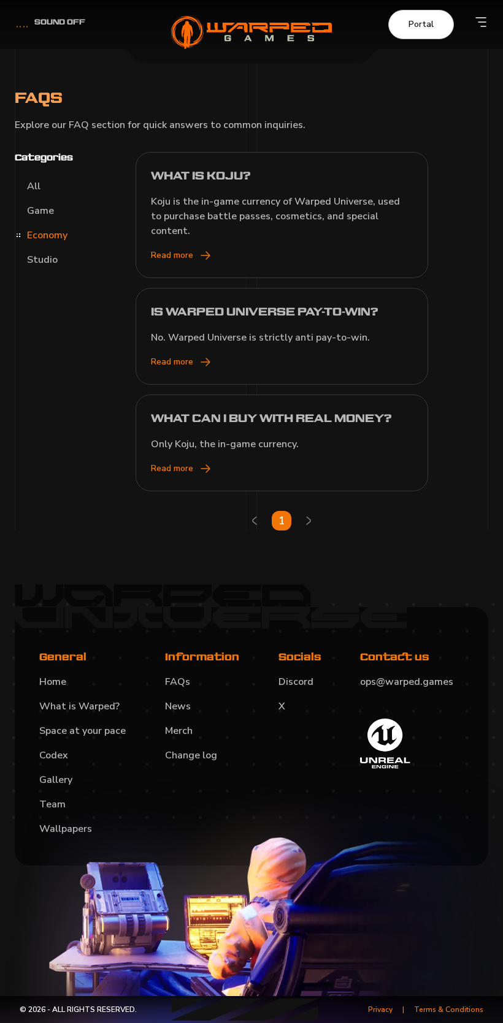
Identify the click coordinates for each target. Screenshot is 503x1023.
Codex (53, 755)
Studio (42, 259)
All (33, 186)
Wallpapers (65, 829)
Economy (47, 235)
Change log (191, 755)
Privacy (380, 1009)
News (178, 706)
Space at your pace (82, 731)
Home (52, 682)
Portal (421, 24)
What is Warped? (79, 706)
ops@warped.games (406, 682)
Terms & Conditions (448, 1009)
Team (52, 804)
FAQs (177, 682)
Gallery (55, 780)
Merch (179, 731)
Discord (295, 682)
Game (40, 210)
